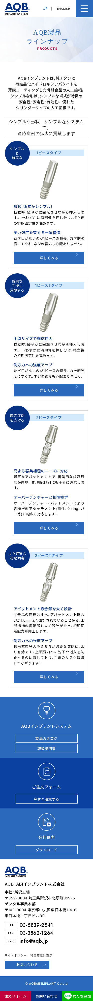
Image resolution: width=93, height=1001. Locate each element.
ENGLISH (63, 8)
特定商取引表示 (41, 955)
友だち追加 (82, 996)
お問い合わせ (47, 996)
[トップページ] (15, 8)
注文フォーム (15, 996)
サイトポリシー (16, 955)
